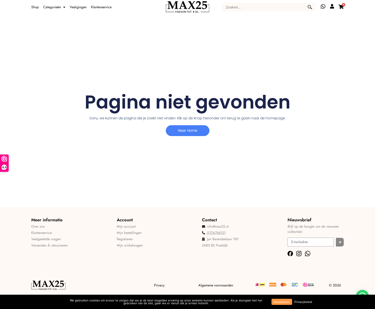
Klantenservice (101, 7)
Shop (35, 7)
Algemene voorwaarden (215, 285)
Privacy (159, 285)
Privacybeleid (303, 302)
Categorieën (52, 7)
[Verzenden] (340, 242)
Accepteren (282, 302)
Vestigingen (78, 7)
